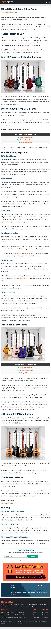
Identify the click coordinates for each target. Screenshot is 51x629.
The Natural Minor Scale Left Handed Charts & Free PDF (14, 617)
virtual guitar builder (20, 278)
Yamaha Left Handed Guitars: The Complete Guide (13, 614)
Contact (35, 614)
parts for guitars (19, 43)
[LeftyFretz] (7, 2)
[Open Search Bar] (46, 2)
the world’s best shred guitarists (24, 253)
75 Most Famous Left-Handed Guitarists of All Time (13, 612)
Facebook (46, 612)
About (34, 612)
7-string (11, 397)
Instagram (46, 617)
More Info (13, 594)
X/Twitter (46, 614)
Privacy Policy (32, 606)
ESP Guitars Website (7, 503)
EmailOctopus (23, 560)
